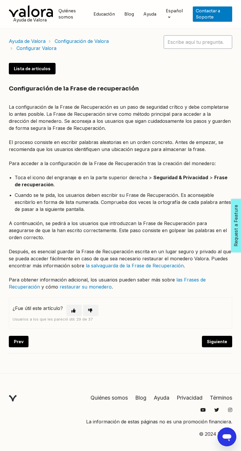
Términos (221, 398)
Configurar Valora (36, 48)
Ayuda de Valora (27, 41)
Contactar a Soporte (208, 14)
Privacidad (189, 398)
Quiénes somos (67, 14)
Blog (129, 14)
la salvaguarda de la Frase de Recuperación (135, 266)
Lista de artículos (32, 68)
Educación (104, 14)
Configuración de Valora (82, 41)
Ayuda (149, 14)
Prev (19, 341)
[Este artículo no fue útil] (90, 310)
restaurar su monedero (86, 287)
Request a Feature (236, 226)
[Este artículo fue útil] (74, 310)
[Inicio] (31, 11)
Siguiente (217, 341)
